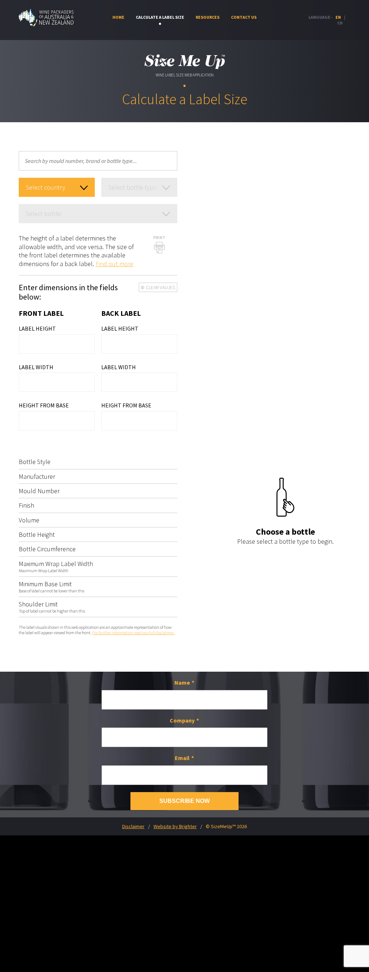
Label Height (37, 328)
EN (338, 17)
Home (118, 17)
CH (340, 23)
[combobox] (98, 161)
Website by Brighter (175, 826)
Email (182, 757)
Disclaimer (133, 826)
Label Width (36, 367)
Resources (207, 17)
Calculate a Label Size (160, 17)
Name (182, 682)
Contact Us (244, 17)
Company (182, 720)
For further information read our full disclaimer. (133, 632)
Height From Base (44, 405)
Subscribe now (184, 801)
